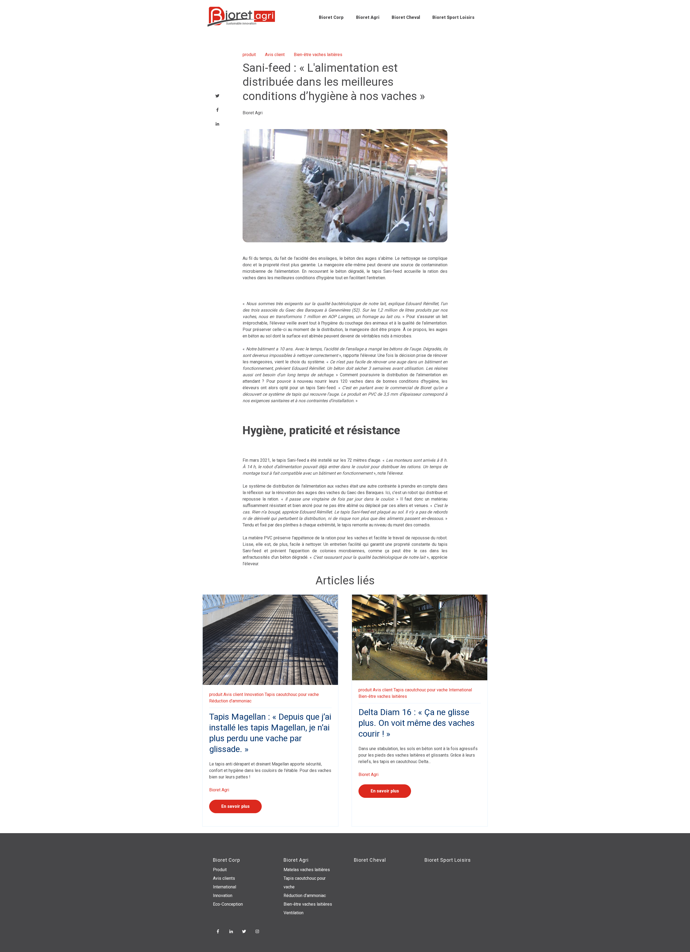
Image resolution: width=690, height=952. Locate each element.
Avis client (275, 54)
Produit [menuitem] (220, 869)
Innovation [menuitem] (222, 895)
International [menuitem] (224, 886)
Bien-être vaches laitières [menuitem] (308, 904)
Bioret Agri (368, 17)
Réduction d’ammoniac (230, 700)
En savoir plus (235, 806)
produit (249, 54)
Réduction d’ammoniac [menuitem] (305, 895)
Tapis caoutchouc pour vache (292, 694)
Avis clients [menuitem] (224, 878)
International (460, 689)
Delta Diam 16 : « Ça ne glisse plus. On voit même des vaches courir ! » (416, 723)
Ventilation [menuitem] (293, 912)
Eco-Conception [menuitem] (228, 904)
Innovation (254, 694)
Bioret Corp (331, 17)
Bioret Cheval (406, 17)
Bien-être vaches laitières (318, 54)
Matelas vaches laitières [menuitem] (307, 869)
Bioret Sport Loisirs (453, 17)
